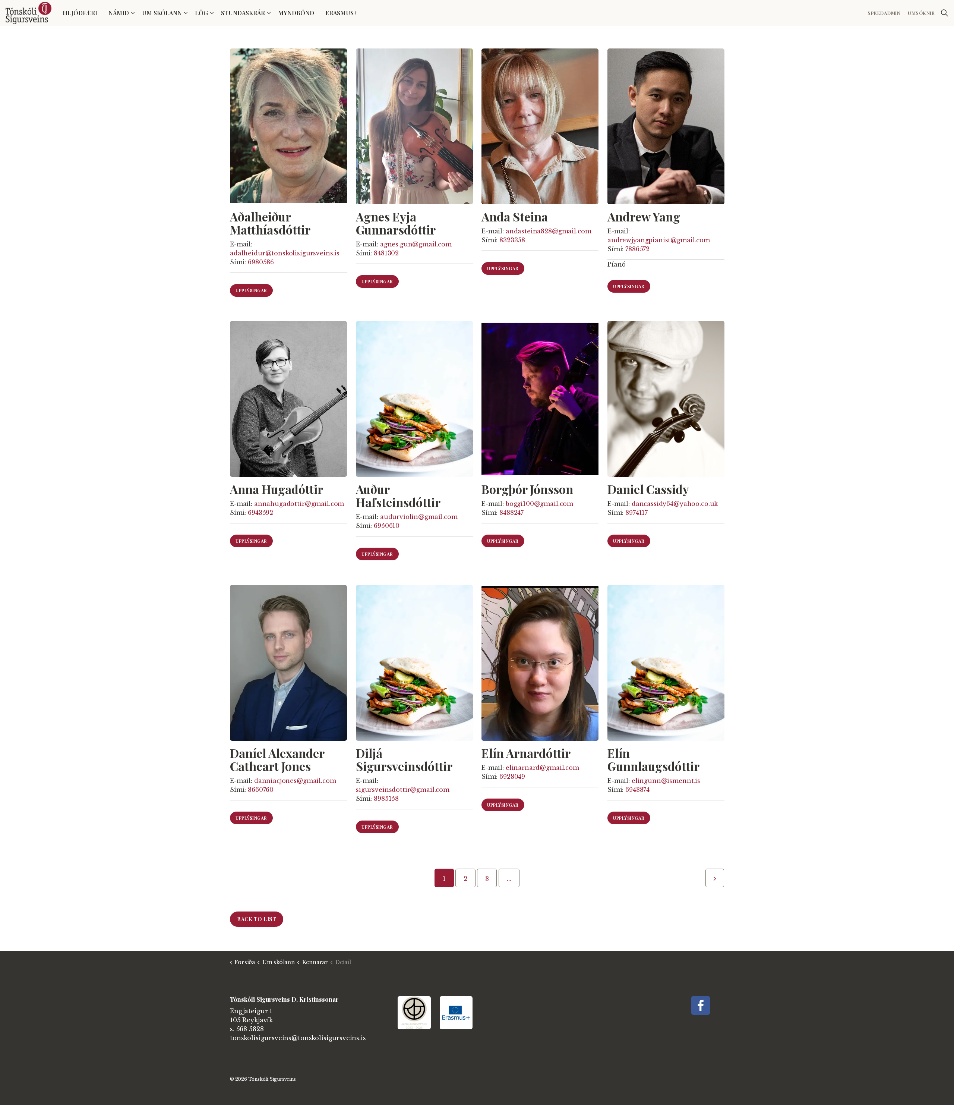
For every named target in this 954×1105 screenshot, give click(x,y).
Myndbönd (296, 13)
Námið (118, 13)
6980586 (261, 262)
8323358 (512, 240)
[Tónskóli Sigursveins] (28, 13)
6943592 (260, 513)
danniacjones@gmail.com (295, 780)
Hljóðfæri (80, 13)
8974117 (636, 513)
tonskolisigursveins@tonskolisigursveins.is (298, 1038)
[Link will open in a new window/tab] (700, 1005)
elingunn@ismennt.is (665, 780)
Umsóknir (921, 13)
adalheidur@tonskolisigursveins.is (284, 253)
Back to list (256, 919)
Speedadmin (884, 13)
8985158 (386, 798)
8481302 (386, 253)
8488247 (511, 513)
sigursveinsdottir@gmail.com (402, 789)
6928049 (512, 776)
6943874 (637, 789)
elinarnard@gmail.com (542, 767)
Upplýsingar (251, 290)
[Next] (714, 878)
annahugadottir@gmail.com (299, 504)
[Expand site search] (944, 13)
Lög (201, 13)
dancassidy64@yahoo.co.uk (674, 504)
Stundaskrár (243, 13)
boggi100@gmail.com (539, 504)
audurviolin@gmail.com (418, 517)
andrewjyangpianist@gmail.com (658, 240)
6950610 (386, 526)
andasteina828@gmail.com (548, 231)
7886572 (637, 249)
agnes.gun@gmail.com (415, 244)
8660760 (261, 789)
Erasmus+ (341, 13)
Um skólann (162, 13)
